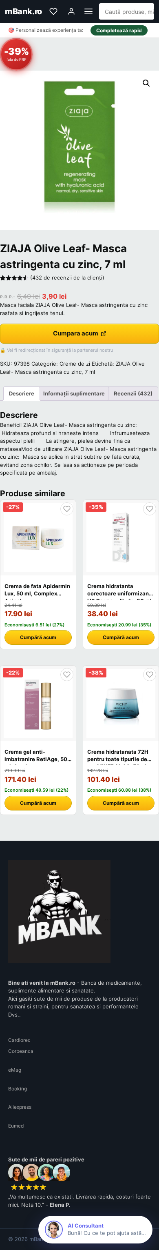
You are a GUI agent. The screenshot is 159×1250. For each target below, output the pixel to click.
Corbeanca (20, 1051)
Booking (17, 1089)
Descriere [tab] (21, 393)
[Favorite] (53, 11)
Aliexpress (19, 1107)
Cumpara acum (75, 333)
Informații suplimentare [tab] (74, 393)
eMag (14, 1070)
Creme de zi (75, 363)
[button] (146, 83)
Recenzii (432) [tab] (133, 393)
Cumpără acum (38, 637)
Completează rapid (119, 30)
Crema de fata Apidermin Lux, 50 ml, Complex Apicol (37, 593)
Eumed (16, 1126)
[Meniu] (88, 11)
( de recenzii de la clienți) (67, 277)
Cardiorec (19, 1040)
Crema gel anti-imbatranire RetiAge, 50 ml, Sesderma (35, 759)
